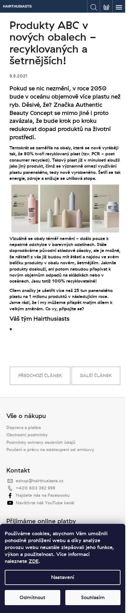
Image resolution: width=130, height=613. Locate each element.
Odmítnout (32, 597)
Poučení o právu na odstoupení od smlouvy (50, 449)
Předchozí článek (40, 375)
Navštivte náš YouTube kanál (45, 503)
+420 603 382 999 (35, 488)
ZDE (33, 561)
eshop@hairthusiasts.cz (39, 481)
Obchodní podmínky (27, 435)
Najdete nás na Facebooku (43, 495)
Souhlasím (93, 597)
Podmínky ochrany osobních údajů (40, 442)
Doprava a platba (23, 427)
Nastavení (62, 577)
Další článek (96, 375)
